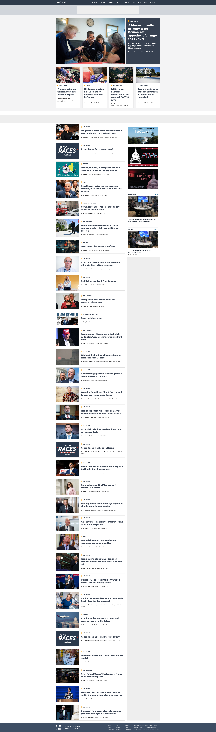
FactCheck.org (86, 195)
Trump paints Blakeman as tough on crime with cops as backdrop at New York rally (101, 561)
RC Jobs (126, 727)
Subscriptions (128, 729)
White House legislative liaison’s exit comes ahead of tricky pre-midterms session (99, 228)
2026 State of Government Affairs (98, 246)
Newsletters (111, 729)
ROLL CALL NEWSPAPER (90, 314)
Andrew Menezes (95, 137)
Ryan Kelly (98, 510)
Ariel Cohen (86, 546)
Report (85, 164)
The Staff (118, 729)
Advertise (127, 725)
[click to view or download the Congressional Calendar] (143, 157)
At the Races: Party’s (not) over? (97, 149)
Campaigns (134, 21)
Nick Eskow (85, 137)
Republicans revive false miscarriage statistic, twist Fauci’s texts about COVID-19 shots (102, 188)
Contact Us (118, 725)
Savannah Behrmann (64, 98)
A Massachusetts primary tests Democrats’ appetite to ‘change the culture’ (142, 32)
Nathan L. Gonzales (88, 491)
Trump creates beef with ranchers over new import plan (67, 92)
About (109, 725)
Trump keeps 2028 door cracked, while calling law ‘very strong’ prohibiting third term (101, 337)
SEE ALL (156, 194)
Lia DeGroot (89, 101)
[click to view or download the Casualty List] (143, 179)
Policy (88, 85)
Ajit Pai (94, 624)
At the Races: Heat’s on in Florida (97, 448)
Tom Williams (86, 284)
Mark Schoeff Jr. (87, 435)
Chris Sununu (86, 624)
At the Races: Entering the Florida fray (100, 637)
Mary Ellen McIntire (98, 153)
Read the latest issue (91, 318)
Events (109, 727)
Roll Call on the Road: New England (98, 281)
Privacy (118, 727)
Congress (86, 351)
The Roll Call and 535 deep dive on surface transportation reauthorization (142, 220)
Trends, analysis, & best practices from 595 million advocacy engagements (100, 169)
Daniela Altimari (134, 51)
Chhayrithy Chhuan (88, 174)
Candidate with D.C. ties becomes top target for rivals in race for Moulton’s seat (142, 46)
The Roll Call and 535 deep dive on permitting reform (139, 251)
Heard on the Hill (89, 203)
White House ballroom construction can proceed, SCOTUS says (120, 94)
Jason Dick (85, 213)
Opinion (85, 614)
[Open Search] (158, 2)
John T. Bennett (143, 101)
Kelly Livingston (117, 103)
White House (63, 85)
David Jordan (99, 361)
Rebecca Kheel (86, 380)
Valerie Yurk (86, 473)
